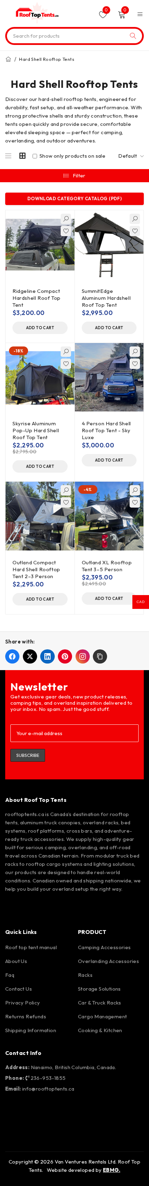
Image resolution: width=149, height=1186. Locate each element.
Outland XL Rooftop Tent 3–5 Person (107, 566)
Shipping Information (30, 1030)
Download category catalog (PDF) (74, 198)
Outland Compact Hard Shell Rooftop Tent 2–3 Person (36, 569)
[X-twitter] (73, 907)
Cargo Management (102, 1016)
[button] (40, 328)
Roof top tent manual (31, 947)
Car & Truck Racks (99, 1002)
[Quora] (133, 907)
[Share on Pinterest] (65, 656)
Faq (9, 975)
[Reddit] (93, 907)
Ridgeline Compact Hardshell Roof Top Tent (36, 298)
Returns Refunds (25, 1016)
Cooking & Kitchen (100, 1030)
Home (8, 59)
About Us (16, 961)
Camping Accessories (104, 947)
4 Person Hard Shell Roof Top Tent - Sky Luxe (106, 430)
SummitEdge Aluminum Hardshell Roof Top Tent (106, 298)
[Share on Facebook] (12, 656)
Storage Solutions (99, 988)
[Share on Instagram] (83, 656)
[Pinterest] (53, 907)
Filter (79, 175)
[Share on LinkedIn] (47, 656)
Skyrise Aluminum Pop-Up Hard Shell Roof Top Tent (35, 430)
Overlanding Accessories (108, 961)
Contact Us (18, 988)
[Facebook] (14, 907)
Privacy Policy (22, 1002)
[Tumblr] (113, 907)
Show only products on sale (71, 156)
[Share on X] (30, 656)
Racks (85, 975)
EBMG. (111, 1170)
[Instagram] (33, 907)
